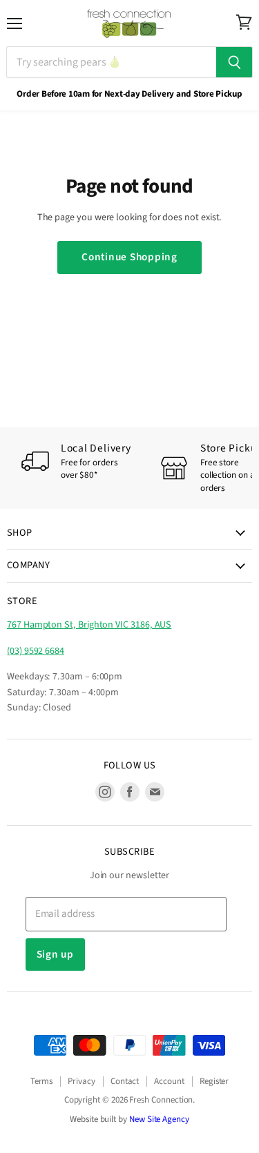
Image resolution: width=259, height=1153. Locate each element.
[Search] (234, 62)
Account (169, 1081)
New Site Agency (159, 1119)
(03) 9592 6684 (35, 651)
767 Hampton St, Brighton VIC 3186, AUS (89, 625)
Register (214, 1081)
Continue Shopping (129, 256)
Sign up (55, 954)
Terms (41, 1081)
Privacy (81, 1081)
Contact (125, 1081)
